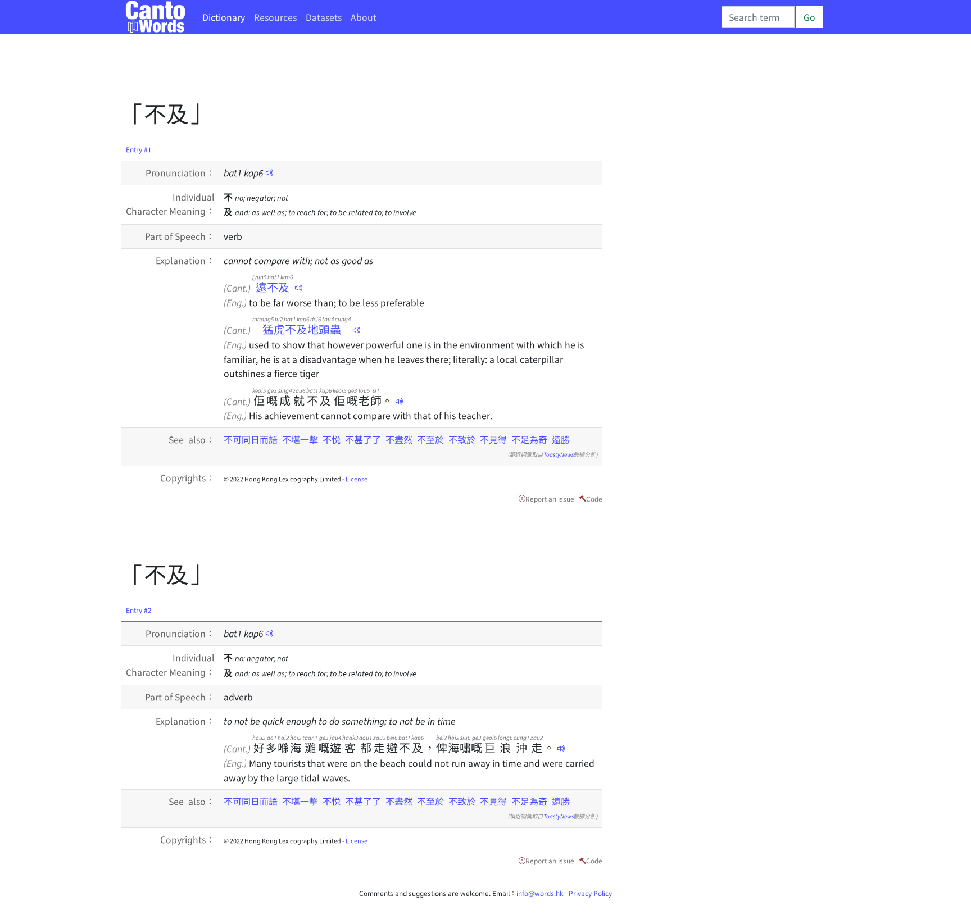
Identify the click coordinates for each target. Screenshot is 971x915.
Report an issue (549, 498)
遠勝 (561, 439)
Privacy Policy (590, 893)
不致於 (461, 439)
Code (594, 498)
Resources (275, 17)
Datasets (324, 17)
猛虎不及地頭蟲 (301, 329)
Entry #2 (139, 609)
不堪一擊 (300, 439)
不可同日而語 (251, 439)
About (363, 17)
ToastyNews (558, 454)
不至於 (430, 439)
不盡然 (398, 439)
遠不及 (272, 287)
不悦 (332, 439)
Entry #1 (139, 149)
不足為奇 (529, 439)
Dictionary (223, 17)
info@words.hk (540, 893)
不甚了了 (363, 439)
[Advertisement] (325, 70)
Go (809, 17)
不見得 (493, 439)
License (356, 478)
